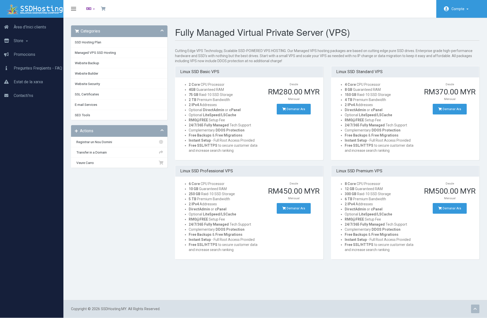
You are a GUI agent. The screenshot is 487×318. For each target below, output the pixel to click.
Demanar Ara (295, 109)
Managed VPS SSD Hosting (95, 53)
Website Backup (87, 63)
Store (19, 40)
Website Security (87, 84)
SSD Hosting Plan (88, 42)
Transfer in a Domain (91, 152)
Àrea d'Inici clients (29, 27)
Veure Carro (84, 163)
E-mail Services (86, 105)
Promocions (24, 54)
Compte (458, 9)
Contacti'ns (23, 95)
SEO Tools (82, 115)
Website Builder (86, 73)
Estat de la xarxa (28, 81)
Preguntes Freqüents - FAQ (37, 68)
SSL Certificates (87, 94)
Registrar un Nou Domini (93, 142)
